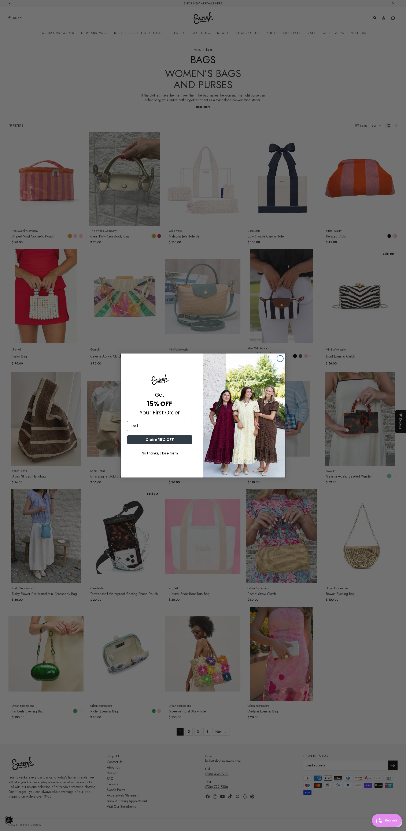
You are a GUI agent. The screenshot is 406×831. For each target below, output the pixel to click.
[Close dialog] (280, 358)
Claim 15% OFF (159, 439)
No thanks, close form (160, 453)
